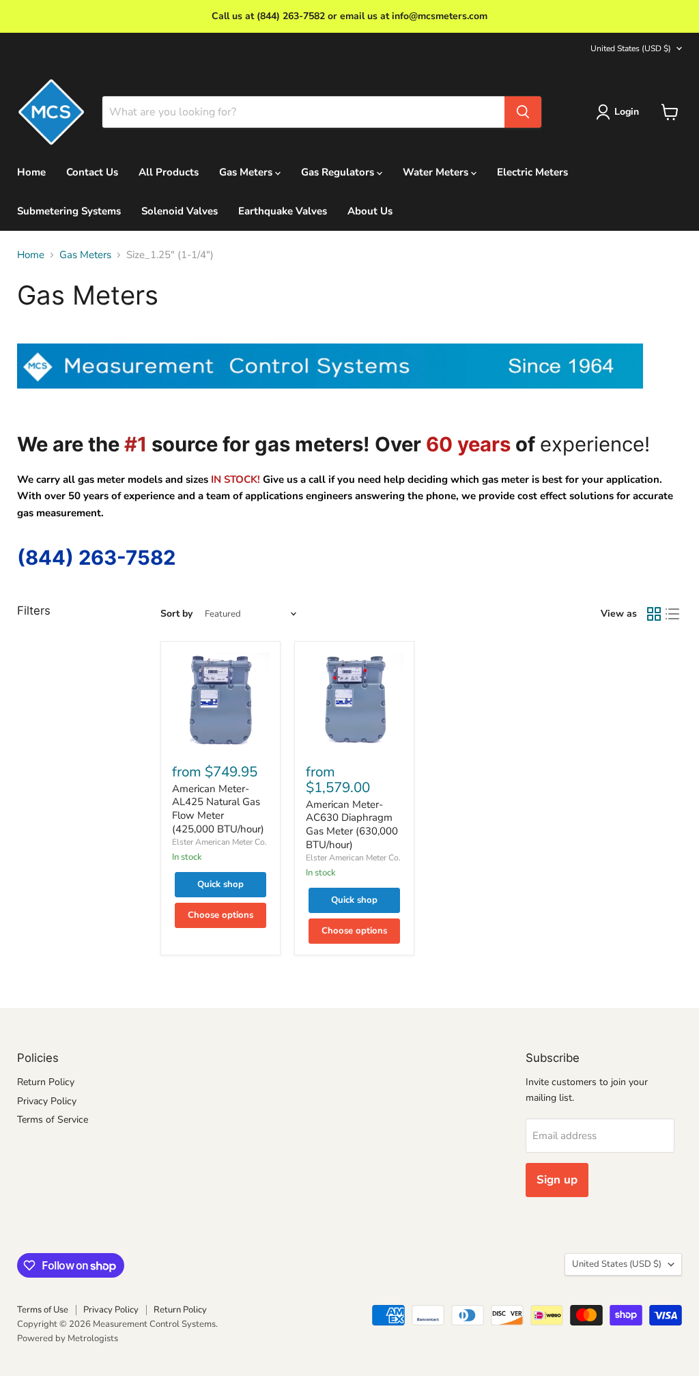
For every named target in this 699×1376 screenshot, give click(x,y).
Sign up (557, 1180)
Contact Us (92, 172)
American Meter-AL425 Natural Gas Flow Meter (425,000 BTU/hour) (218, 809)
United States (630, 48)
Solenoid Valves (179, 211)
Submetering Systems (69, 211)
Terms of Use (42, 1310)
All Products (169, 172)
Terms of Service (52, 1119)
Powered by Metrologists (67, 1338)
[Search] (522, 112)
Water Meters (437, 172)
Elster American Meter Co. (219, 842)
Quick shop (220, 884)
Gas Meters (247, 172)
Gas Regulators (339, 172)
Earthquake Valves (282, 211)
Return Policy (45, 1082)
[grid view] (654, 613)
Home (31, 172)
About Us (370, 211)
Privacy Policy (46, 1101)
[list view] (673, 613)
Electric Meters (532, 172)
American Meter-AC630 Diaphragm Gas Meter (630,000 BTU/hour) (352, 825)
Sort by (176, 613)
